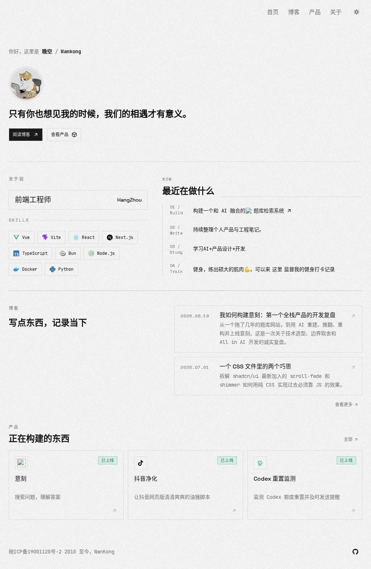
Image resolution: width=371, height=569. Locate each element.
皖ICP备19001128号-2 (35, 551)
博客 (294, 12)
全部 (348, 439)
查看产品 (59, 135)
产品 (315, 12)
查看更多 (344, 405)
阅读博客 (21, 135)
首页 (273, 12)
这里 (277, 269)
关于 (336, 12)
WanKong (104, 551)
